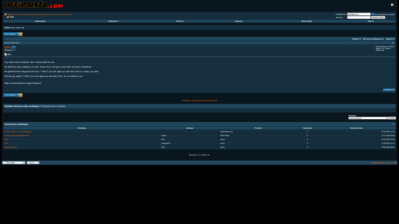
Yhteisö (179, 21)
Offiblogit (112, 21)
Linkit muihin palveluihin (29, 14)
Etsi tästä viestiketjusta (372, 39)
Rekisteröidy (40, 21)
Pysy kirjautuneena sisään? (384, 14)
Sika (6, 143)
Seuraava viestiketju (207, 100)
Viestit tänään (306, 21)
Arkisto (388, 163)
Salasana (339, 17)
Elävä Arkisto (45, 14)
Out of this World (58, 14)
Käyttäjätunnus (341, 14)
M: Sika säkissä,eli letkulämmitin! (16, 135)
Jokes (69, 14)
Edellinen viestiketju (191, 100)
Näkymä (389, 39)
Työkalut (355, 39)
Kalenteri (239, 21)
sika (5, 139)
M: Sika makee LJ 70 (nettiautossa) (17, 132)
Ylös (395, 163)
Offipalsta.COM (13, 14)
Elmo (7, 47)
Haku (370, 21)
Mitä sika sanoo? (10, 147)
